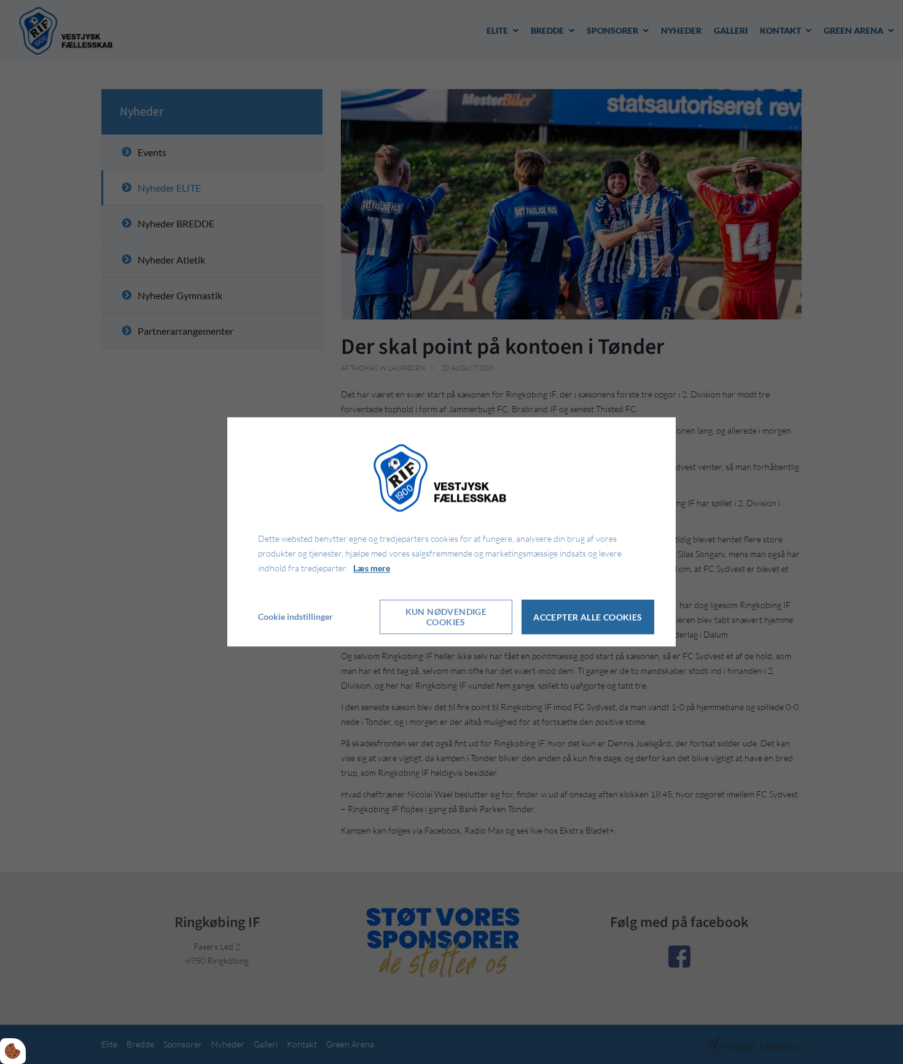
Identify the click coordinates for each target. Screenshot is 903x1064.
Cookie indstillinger (295, 617)
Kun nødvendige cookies (446, 617)
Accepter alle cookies (587, 617)
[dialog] (451, 531)
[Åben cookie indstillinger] (13, 1051)
